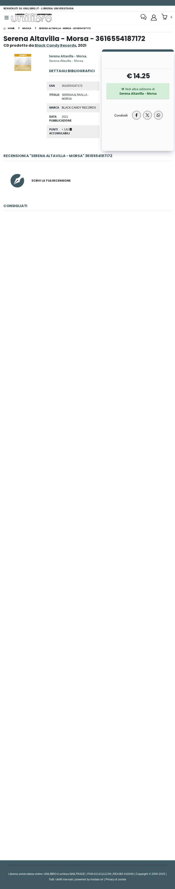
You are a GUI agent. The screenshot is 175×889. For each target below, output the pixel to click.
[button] (166, 17)
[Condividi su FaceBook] (136, 115)
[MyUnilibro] (154, 17)
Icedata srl (96, 879)
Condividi (121, 115)
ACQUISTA (89, 309)
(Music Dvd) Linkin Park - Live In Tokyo (88, 594)
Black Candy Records (79, 107)
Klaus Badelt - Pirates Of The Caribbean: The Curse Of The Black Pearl (87, 489)
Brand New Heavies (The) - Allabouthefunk (87, 807)
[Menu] (6, 17)
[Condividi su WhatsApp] (158, 115)
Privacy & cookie (116, 879)
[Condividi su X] (147, 115)
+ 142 (65, 129)
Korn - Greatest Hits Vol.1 (87, 383)
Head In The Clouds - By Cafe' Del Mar (87, 700)
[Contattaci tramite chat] (144, 17)
